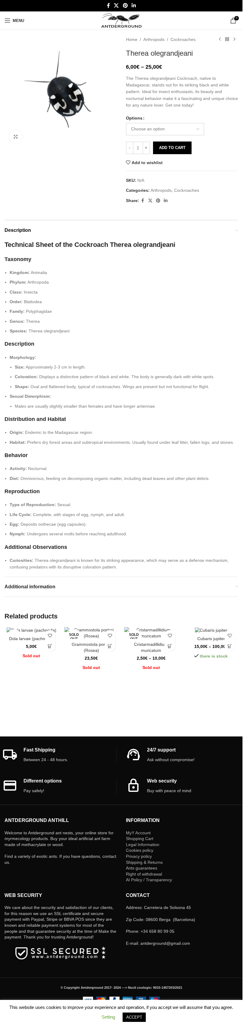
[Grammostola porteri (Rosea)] (91, 633)
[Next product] (234, 39)
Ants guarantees (141, 868)
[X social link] (116, 5)
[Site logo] (121, 20)
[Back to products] (227, 39)
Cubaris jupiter (211, 638)
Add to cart (172, 147)
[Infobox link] (59, 755)
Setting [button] (108, 1016)
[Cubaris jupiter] (211, 630)
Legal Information (142, 844)
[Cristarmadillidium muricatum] (151, 633)
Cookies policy (139, 850)
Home (131, 39)
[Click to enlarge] (16, 137)
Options (134, 118)
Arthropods (153, 39)
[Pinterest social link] (125, 5)
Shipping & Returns (144, 862)
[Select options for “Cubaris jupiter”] (229, 646)
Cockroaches (182, 39)
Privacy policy (139, 856)
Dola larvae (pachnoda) (31, 638)
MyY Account (138, 832)
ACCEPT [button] (134, 1017)
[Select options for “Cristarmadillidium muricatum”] (169, 646)
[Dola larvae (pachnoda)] (31, 630)
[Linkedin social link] (134, 5)
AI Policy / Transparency (149, 879)
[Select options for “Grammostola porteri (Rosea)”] (110, 646)
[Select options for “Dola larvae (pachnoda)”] (50, 646)
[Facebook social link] (108, 5)
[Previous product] (220, 39)
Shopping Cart (139, 838)
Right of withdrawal (144, 874)
